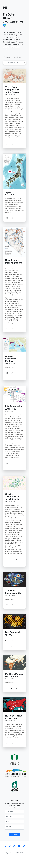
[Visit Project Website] (12, 373)
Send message (14, 834)
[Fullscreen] (7, 144)
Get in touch (17, 57)
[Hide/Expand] (17, 144)
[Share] (12, 144)
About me (7, 57)
